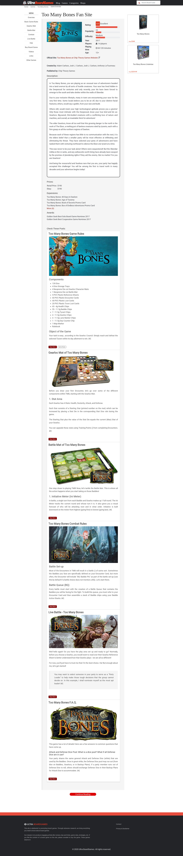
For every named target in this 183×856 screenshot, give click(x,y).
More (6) (50, 208)
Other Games (31, 60)
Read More (53, 347)
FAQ (31, 43)
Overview (31, 17)
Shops (82, 3)
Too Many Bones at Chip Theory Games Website (77, 58)
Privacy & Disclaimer (122, 828)
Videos (31, 52)
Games (65, 3)
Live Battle (31, 39)
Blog (58, 3)
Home (26, 7)
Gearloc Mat (31, 26)
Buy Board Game (31, 47)
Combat (31, 35)
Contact (118, 824)
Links (31, 56)
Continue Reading (82, 794)
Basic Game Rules (31, 22)
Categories (74, 3)
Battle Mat (31, 30)
